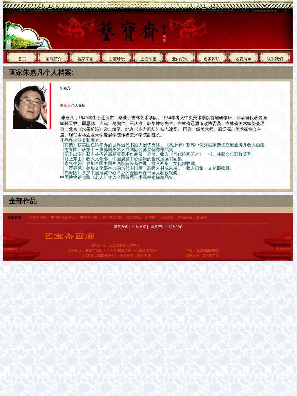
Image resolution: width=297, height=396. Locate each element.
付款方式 (139, 227)
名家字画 (85, 59)
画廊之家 (167, 217)
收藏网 (201, 217)
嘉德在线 (134, 217)
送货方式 (121, 227)
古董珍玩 (117, 59)
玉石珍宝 (148, 59)
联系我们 (275, 59)
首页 (22, 59)
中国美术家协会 (63, 217)
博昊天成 (144, 256)
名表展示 (243, 59)
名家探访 (212, 59)
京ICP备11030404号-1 (99, 256)
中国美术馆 (88, 217)
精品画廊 (185, 217)
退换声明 (157, 227)
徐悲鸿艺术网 (112, 217)
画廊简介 (54, 59)
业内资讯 (180, 59)
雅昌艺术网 (38, 217)
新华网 (150, 217)
